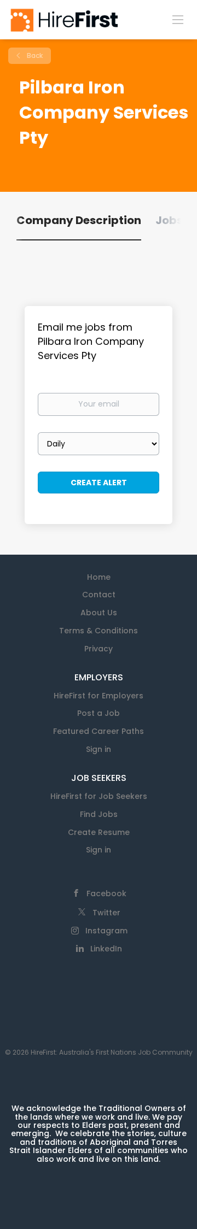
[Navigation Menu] (177, 19)
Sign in (98, 749)
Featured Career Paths (98, 731)
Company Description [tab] (78, 220)
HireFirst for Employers (98, 695)
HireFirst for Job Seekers (98, 796)
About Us (98, 612)
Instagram (106, 930)
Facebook (106, 893)
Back (34, 55)
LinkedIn (106, 948)
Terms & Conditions (98, 630)
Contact (98, 594)
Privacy (98, 648)
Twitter (106, 912)
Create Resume (99, 832)
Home (99, 577)
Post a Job (98, 713)
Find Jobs (99, 814)
